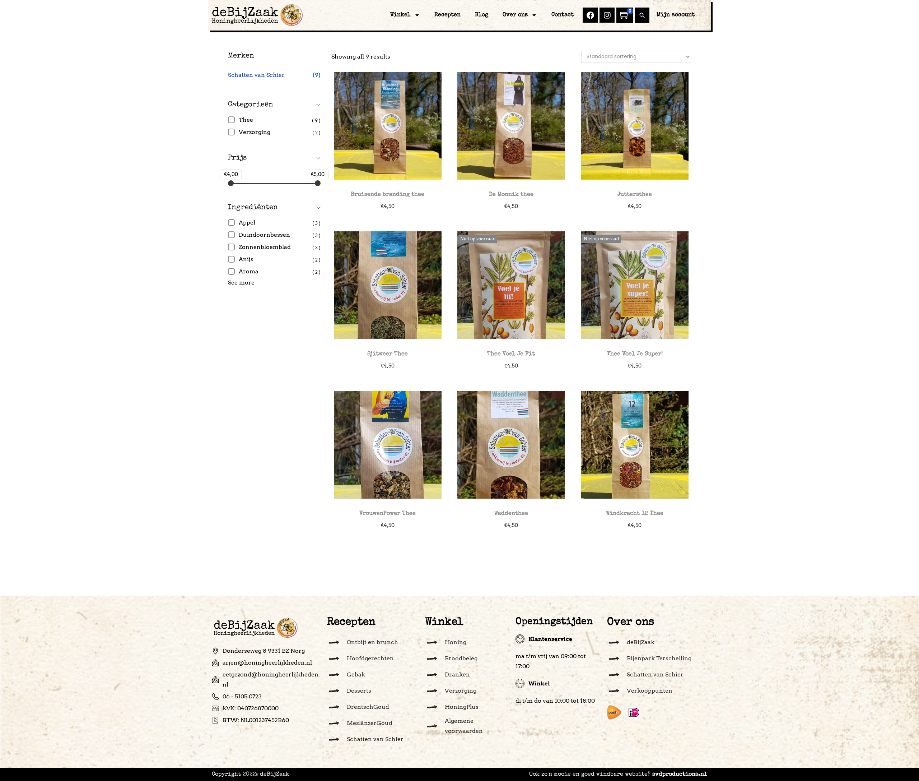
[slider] (231, 183)
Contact (562, 15)
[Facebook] (590, 15)
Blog (481, 15)
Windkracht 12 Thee (634, 514)
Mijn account (676, 15)
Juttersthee (634, 195)
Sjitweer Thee (387, 354)
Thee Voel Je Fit (511, 354)
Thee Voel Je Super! (635, 354)
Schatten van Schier (256, 74)
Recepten (447, 15)
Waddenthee (511, 514)
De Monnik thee (511, 195)
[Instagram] (607, 15)
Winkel (400, 15)
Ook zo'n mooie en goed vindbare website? (618, 774)
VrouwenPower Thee (387, 514)
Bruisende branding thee (387, 195)
